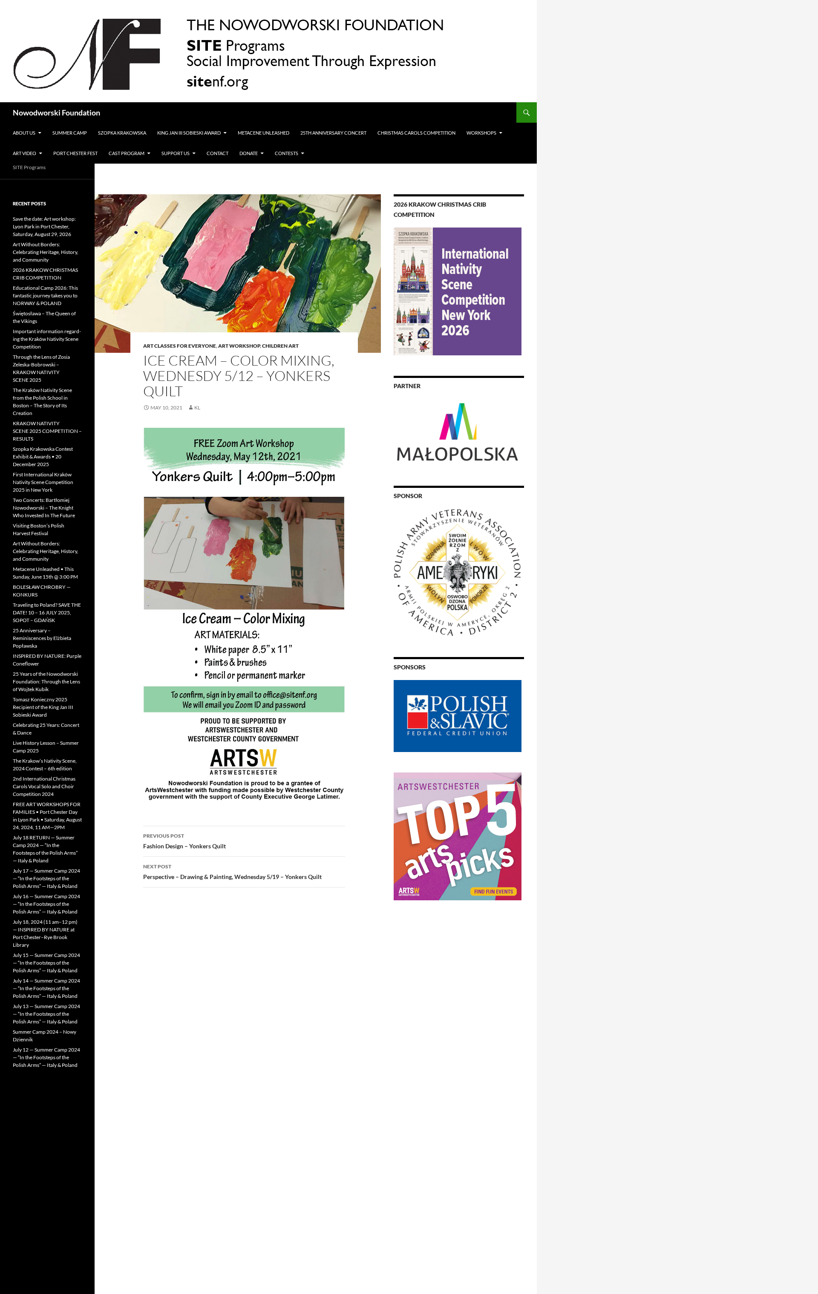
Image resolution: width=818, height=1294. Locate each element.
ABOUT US (24, 132)
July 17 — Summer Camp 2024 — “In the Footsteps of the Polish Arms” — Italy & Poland (46, 878)
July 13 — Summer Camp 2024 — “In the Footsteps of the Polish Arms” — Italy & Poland (46, 1014)
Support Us (175, 153)
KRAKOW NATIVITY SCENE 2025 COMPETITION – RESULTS (47, 431)
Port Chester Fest (75, 153)
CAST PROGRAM (126, 153)
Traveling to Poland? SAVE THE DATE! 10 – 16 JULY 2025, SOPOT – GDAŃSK (47, 612)
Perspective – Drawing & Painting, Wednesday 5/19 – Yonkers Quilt (232, 871)
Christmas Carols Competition (416, 132)
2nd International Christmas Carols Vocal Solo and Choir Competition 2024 (44, 786)
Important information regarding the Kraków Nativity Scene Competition (47, 339)
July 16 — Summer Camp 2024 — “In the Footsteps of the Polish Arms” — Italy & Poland (46, 904)
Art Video (24, 153)
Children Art (280, 346)
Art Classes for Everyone (179, 346)
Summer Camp (69, 132)
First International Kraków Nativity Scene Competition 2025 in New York (43, 482)
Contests (286, 153)
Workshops (481, 132)
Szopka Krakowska (122, 132)
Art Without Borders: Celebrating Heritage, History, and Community (45, 252)
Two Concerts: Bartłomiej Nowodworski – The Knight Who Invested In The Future (44, 508)
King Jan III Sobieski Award (189, 132)
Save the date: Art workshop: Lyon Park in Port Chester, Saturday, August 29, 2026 (44, 226)
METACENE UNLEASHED (263, 132)
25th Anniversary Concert (333, 132)
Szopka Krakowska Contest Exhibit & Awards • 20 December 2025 (43, 456)
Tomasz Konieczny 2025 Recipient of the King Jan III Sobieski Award (43, 707)
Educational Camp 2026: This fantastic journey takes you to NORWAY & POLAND (45, 295)
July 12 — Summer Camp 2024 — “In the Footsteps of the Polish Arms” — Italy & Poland (46, 1057)
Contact (217, 153)
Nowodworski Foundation (56, 112)
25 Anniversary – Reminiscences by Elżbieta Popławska (42, 638)
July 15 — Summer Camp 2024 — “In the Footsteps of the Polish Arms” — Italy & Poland (46, 963)
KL (197, 407)
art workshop (239, 346)
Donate (248, 153)
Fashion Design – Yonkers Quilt (184, 841)
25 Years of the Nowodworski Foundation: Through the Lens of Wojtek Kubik (46, 681)
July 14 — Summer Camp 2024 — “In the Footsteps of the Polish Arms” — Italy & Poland (46, 988)
